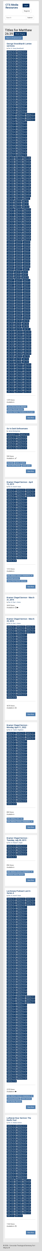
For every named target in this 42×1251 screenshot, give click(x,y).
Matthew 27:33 (22, 152)
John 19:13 (10, 367)
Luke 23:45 (18, 310)
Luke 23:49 (26, 313)
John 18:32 (19, 348)
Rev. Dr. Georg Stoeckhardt (16, 48)
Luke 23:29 (10, 296)
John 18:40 (10, 356)
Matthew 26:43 (22, 68)
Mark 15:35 (27, 228)
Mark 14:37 (27, 166)
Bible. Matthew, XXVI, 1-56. (15, 819)
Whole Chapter (20, 34)
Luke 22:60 (26, 258)
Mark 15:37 (19, 231)
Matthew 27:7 (11, 119)
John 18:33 (27, 348)
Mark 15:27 (10, 223)
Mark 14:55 (27, 182)
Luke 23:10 (25, 277)
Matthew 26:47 (22, 73)
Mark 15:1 (27, 198)
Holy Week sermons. (13, 578)
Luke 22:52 (10, 253)
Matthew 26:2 (21, 490)
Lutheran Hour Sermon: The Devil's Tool (19, 1119)
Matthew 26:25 (22, 517)
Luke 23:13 (26, 280)
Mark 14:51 (19, 179)
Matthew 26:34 (11, 57)
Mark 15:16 (27, 212)
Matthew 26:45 (22, 70)
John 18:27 (27, 343)
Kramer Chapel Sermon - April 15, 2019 (20, 483)
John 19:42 (27, 391)
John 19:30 (27, 381)
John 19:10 (10, 364)
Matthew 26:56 (11, 87)
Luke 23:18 (18, 285)
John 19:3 (26, 356)
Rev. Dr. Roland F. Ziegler (15, 843)
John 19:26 (19, 378)
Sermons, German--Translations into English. (20, 412)
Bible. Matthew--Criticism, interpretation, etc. (20, 575)
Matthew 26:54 (11, 84)
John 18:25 (10, 343)
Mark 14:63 (19, 190)
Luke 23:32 (10, 299)
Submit (30, 17)
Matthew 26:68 (11, 103)
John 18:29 (19, 345)
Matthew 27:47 (22, 1054)
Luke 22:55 (10, 255)
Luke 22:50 (18, 250)
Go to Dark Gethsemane (17, 428)
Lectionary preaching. (13, 1099)
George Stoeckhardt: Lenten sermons (19, 45)
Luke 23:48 (18, 313)
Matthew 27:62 (11, 1075)
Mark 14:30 (19, 160)
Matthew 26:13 (22, 501)
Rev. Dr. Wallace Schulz (15, 1122)
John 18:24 (27, 340)
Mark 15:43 (19, 236)
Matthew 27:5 (21, 117)
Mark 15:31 (19, 226)
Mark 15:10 (25, 207)
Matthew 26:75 (22, 111)
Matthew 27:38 (11, 1043)
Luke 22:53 (18, 253)
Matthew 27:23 (22, 138)
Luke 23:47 (10, 313)
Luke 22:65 (18, 264)
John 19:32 (19, 383)
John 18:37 (10, 353)
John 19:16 (10, 370)
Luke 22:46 (10, 247)
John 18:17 (19, 334)
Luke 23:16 (26, 283)
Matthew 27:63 (22, 1075)
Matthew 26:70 (11, 106)
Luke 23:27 (18, 294)
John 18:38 (19, 353)
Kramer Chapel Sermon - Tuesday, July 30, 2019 (17, 839)
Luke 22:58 (10, 258)
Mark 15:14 (10, 212)
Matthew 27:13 (22, 125)
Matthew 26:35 (22, 57)
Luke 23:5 (10, 275)
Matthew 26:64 (11, 98)
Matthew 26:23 (22, 514)
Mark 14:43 (27, 171)
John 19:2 (19, 356)
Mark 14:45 (19, 174)
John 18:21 (27, 337)
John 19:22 (10, 375)
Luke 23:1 (26, 269)
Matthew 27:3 (30, 114)
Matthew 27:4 (11, 117)
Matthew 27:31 (22, 149)
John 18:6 (10, 326)
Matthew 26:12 (11, 501)
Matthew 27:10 (11, 122)
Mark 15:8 (10, 207)
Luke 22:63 (26, 261)
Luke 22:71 (18, 269)
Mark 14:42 (19, 171)
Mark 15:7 (25, 204)
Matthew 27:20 (11, 136)
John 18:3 (10, 323)
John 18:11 (26, 329)
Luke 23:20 (10, 288)
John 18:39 (27, 353)
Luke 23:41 (10, 307)
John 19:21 (27, 372)
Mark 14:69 (19, 196)
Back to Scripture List (13, 38)
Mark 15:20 (10, 217)
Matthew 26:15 (22, 503)
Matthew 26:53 (22, 81)
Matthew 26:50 (11, 79)
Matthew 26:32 (11, 54)
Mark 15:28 (19, 223)
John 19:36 (27, 386)
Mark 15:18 (19, 215)
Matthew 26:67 (22, 100)
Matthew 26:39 (22, 62)
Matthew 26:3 (30, 490)
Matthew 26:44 (11, 70)
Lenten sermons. (26, 1099)
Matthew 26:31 (22, 51)
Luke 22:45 (26, 245)
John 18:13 (19, 332)
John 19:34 (10, 386)
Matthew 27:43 (22, 1048)
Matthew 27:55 (22, 1065)
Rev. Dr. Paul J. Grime (14, 602)
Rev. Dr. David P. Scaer (14, 486)
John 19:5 (18, 359)
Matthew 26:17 (22, 506)
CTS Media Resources (11, 6)
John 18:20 (19, 337)
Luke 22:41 (18, 242)
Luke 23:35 (10, 302)
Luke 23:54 (18, 318)
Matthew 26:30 (11, 51)
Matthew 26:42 (11, 68)
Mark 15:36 (10, 231)
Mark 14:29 (10, 160)
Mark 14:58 (27, 185)
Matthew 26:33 (22, 54)
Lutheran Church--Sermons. (15, 409)
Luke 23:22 (26, 288)
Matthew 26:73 (22, 109)
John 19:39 (27, 389)
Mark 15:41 (27, 234)
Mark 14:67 (27, 193)
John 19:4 (10, 359)
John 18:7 (18, 326)
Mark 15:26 (27, 220)
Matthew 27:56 (11, 1067)
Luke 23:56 (10, 321)
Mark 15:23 (10, 220)
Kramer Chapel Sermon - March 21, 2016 (20, 598)
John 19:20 (19, 372)
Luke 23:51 (18, 315)
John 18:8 (25, 326)
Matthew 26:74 (11, 111)
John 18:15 (27, 332)
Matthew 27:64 (11, 1078)
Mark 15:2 (10, 201)
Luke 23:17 (10, 285)
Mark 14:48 (19, 177)
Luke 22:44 (18, 245)
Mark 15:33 (10, 228)
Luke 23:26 (10, 294)
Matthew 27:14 (11, 128)
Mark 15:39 (10, 234)
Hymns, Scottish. (20, 463)
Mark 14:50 (10, 179)
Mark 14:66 (19, 193)
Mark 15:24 (19, 220)
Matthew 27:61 (22, 1073)
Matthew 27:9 (30, 119)
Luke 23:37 (26, 302)
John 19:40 (10, 391)
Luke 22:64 (10, 264)
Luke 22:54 (26, 253)
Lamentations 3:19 (12, 434)
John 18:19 (10, 337)
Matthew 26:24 (11, 517)
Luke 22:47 (18, 247)
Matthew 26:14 (11, 503)
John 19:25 (10, 378)
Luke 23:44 (10, 310)
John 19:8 (18, 362)
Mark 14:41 (10, 171)
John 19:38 (19, 389)
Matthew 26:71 (22, 106)
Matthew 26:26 (11, 520)
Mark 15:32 (27, 226)
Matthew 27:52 (11, 1062)
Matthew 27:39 (22, 1043)
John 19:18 (27, 370)
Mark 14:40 (27, 168)
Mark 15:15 (19, 212)
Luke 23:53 (10, 318)
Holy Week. (10, 463)
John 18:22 (10, 340)
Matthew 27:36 (11, 1040)
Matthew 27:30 (11, 149)
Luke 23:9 (17, 277)
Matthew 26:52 (11, 81)
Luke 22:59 (18, 258)
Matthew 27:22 (11, 138)
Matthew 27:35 (22, 155)
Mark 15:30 (10, 226)
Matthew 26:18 (11, 509)
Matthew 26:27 (22, 520)
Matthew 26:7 (11, 495)
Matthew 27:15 (22, 128)
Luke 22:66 (26, 264)
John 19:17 (19, 370)
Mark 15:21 (19, 217)
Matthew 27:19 (22, 133)
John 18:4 (18, 323)
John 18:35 (19, 351)
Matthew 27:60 (11, 1073)
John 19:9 (25, 362)
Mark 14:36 (19, 166)
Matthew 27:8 (21, 119)
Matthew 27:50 (11, 1059)
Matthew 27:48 (11, 1056)
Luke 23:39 (18, 304)
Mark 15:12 (19, 209)
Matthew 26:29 (22, 522)
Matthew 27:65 (22, 1078)
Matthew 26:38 (11, 62)
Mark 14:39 (19, 168)
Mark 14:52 (27, 179)
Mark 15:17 (10, 215)
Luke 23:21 (18, 288)
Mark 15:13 (27, 209)
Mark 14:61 (27, 187)
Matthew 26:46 (11, 73)
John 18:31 (10, 348)
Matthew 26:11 (22, 498)
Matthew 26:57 (22, 87)
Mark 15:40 (19, 234)
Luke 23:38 (10, 304)
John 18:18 (27, 334)
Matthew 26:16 (11, 506)
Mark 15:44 (27, 236)
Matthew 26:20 (11, 511)
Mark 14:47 (10, 177)
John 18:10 (18, 329)
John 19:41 (19, 391)
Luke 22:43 (10, 245)
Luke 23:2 (10, 272)
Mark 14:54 (19, 182)
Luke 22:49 (10, 250)
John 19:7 (10, 362)
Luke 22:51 (26, 250)
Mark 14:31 (27, 160)
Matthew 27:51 (22, 1059)
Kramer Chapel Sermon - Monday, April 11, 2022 (17, 726)
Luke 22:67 (10, 266)
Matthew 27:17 (22, 130)
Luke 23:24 (18, 291)
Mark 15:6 (18, 204)
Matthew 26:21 (22, 511)
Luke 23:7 (24, 275)
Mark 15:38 (27, 231)
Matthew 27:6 (30, 117)
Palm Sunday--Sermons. (14, 1101)
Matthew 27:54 (11, 1065)
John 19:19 (10, 372)
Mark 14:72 (19, 198)
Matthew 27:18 (11, 133)
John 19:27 (27, 378)
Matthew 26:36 (11, 60)
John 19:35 (19, 386)
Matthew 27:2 (21, 114)
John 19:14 (19, 367)
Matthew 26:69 (22, 103)
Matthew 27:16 (11, 130)
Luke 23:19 (26, 285)
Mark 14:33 (19, 163)
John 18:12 (10, 332)
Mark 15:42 (10, 236)
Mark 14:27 (19, 158)
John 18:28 (10, 345)
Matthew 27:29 (22, 147)
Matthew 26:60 (11, 92)
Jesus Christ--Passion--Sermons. (17, 406)
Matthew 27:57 (22, 1067)
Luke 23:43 (26, 307)
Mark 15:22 (27, 217)
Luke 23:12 (18, 280)
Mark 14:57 (19, 185)
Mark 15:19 (27, 215)
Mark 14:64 (27, 190)
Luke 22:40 (10, 242)
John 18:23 (19, 340)
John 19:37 (10, 389)
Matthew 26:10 (11, 498)
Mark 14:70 (27, 196)
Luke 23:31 (26, 296)
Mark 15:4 (25, 201)
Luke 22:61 (10, 261)
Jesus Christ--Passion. (14, 465)
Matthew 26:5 (21, 492)
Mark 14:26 (10, 158)
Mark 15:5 (10, 204)
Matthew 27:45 (22, 1051)
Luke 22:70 (10, 269)
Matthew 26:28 (11, 522)
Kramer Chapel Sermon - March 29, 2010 (20, 620)
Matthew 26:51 (22, 79)
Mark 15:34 (19, 228)
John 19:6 (25, 359)
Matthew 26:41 (22, 65)
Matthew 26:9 (30, 495)
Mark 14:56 (10, 185)
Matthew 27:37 (22, 1040)
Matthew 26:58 (11, 90)
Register (27, 11)
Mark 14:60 (19, 187)
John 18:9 (10, 329)
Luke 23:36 (18, 302)
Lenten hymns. (26, 465)
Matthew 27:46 (11, 1054)
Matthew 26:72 (11, 109)
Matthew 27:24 (11, 141)
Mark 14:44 (10, 174)
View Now (30, 418)
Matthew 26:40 (11, 65)
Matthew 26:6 (30, 492)
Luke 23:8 (10, 277)
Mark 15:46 (19, 239)
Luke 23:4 (24, 272)
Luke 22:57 (26, 255)
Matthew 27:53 (22, 1062)
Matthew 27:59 (22, 1070)
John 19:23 (19, 375)
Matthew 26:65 (22, 98)
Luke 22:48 (26, 247)
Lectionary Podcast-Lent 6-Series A (19, 892)
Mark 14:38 (10, 168)
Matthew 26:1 (11, 490)
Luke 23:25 (26, 291)
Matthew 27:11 (22, 122)
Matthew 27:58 (11, 1070)
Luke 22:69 (26, 266)
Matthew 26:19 (22, 509)
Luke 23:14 (10, 283)
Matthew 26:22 (11, 514)
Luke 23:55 (26, 318)
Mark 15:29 (27, 223)
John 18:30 (27, 345)
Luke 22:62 (18, 261)
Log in (26, 5)
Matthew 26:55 (22, 84)
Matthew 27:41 (22, 1046)
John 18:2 (26, 321)
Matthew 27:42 (11, 1048)
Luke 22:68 (18, 266)
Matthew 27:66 (11, 1081)
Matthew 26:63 (22, 95)
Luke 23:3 (17, 272)
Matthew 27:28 (11, 147)
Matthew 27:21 (22, 136)
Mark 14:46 (27, 174)
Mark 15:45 (10, 239)
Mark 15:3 (18, 201)
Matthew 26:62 (11, 95)
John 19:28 (10, 381)
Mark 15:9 (18, 207)
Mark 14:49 (27, 177)
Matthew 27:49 (22, 1056)
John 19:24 (27, 375)
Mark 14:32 (10, 163)
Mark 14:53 (10, 182)
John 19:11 (19, 364)
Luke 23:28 (26, 294)
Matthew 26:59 (22, 90)
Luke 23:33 (18, 299)
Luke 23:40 (26, 304)
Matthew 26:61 (22, 92)
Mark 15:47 (27, 239)
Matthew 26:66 (11, 100)
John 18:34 (10, 351)
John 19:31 (10, 383)
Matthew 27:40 (11, 1046)
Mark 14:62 (10, 190)
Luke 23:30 (18, 296)
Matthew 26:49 (22, 76)
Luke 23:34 (26, 299)
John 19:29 (19, 381)
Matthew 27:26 (11, 144)
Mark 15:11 (10, 209)
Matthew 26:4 (11, 492)
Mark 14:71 (10, 198)
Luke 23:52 (26, 315)
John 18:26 (19, 343)
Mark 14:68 (10, 196)
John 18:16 (10, 334)
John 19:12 (27, 364)
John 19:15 (27, 367)
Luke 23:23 (10, 291)
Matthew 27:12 (11, 125)
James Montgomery (14, 431)
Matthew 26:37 (22, 60)
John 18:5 (25, 323)
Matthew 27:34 (11, 155)
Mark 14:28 (27, 158)
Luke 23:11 (10, 280)
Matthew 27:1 (11, 114)
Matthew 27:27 (22, 144)
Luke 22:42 (26, 242)
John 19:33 (27, 383)
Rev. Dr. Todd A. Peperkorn (15, 730)
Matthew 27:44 (11, 1051)
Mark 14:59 (10, 187)
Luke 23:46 (26, 310)
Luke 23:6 (17, 275)
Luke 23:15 (18, 283)
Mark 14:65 (10, 193)
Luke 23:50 (10, 315)
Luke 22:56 (18, 255)
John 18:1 (18, 321)
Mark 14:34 (27, 163)
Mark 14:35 (10, 166)
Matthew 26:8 (21, 495)
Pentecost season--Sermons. (15, 874)
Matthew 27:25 (22, 141)
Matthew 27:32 (11, 152)
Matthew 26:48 (11, 76)
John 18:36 (27, 351)
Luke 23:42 (18, 307)
